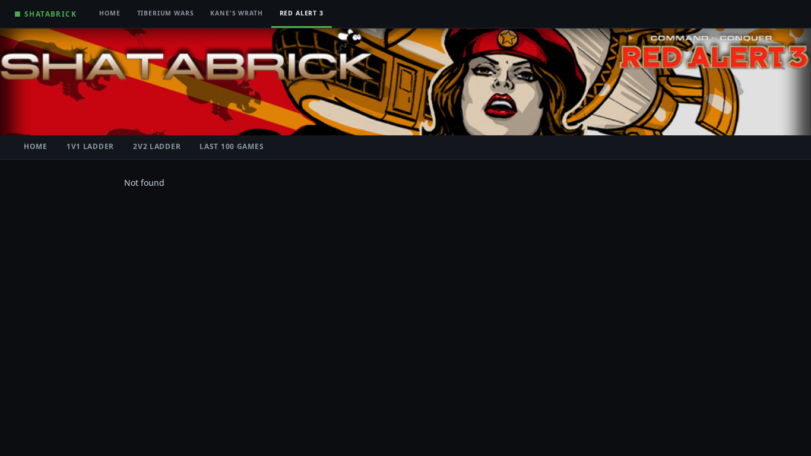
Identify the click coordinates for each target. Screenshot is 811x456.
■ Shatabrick (45, 13)
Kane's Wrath (236, 13)
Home (109, 13)
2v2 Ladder (156, 146)
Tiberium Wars (165, 13)
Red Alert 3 (302, 13)
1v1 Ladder (90, 146)
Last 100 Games (231, 146)
